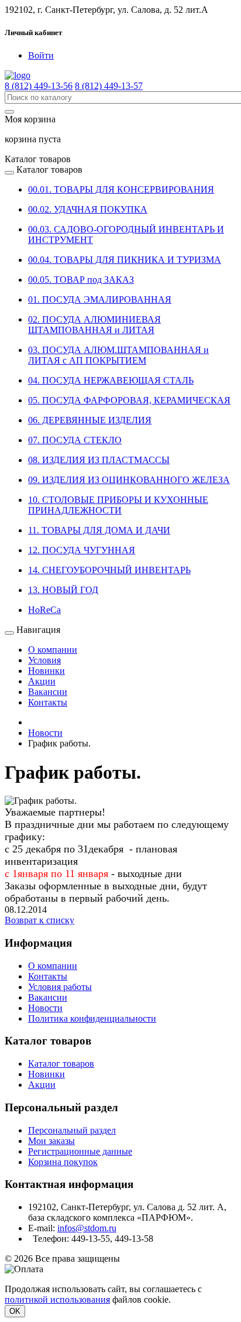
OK (14, 1311)
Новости (45, 1008)
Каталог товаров (61, 1063)
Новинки (46, 671)
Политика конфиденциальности (92, 1018)
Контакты (47, 702)
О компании (52, 650)
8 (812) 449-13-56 (39, 86)
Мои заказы (51, 1141)
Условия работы (60, 987)
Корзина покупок (63, 1162)
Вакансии (47, 692)
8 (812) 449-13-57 (109, 86)
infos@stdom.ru (86, 1228)
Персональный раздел (72, 1130)
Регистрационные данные (80, 1151)
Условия (44, 660)
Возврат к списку (39, 920)
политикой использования (57, 1299)
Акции (42, 681)
